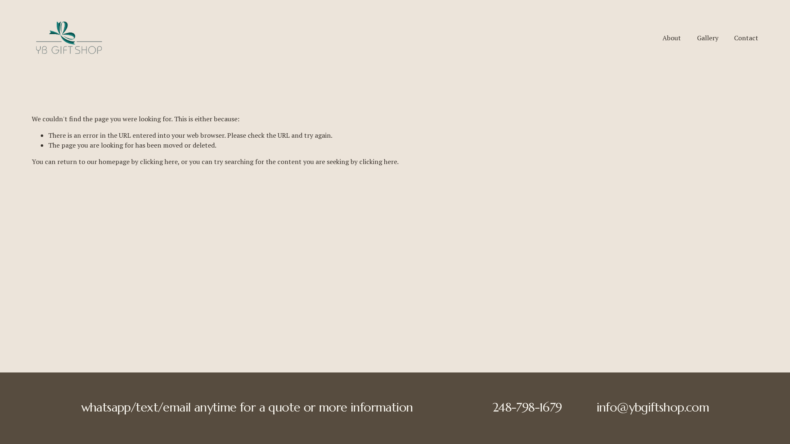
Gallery (707, 37)
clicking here (159, 161)
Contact (746, 37)
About (671, 37)
